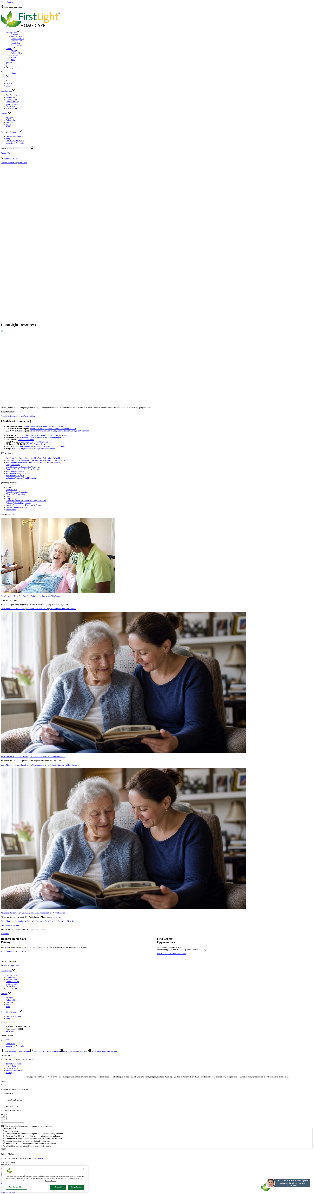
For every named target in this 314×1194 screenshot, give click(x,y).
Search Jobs (171, 954)
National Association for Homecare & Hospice (24, 505)
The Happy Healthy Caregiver (17, 473)
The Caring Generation (15, 471)
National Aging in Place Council (18, 503)
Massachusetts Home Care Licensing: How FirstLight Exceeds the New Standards (33, 757)
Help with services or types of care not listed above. (28, 1146)
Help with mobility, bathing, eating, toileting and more (33, 1136)
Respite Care (16, 43)
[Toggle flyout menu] (5, 76)
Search (3, 149)
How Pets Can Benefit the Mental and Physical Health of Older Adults (37, 446)
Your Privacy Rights (16, 1187)
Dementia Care (16, 41)
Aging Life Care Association (17, 492)
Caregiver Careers (20, 163)
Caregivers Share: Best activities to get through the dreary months (42, 435)
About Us (14, 51)
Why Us (9, 49)
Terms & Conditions (14, 1064)
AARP (8, 487)
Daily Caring (11, 498)
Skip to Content (7, 2)
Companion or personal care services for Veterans (31, 1143)
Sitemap (9, 1073)
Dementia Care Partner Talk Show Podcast (22, 469)
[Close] (84, 1168)
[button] (285, 1193)
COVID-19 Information (15, 141)
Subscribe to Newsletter (15, 143)
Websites (27, 416)
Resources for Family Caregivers (35, 442)
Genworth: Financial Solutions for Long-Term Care (26, 501)
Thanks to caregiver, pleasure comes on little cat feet (43, 426)
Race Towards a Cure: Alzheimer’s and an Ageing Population (41, 437)
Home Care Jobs (11, 1106)
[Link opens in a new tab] (58, 592)
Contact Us (5, 153)
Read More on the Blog (10, 925)
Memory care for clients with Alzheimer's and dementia (34, 1138)
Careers (9, 62)
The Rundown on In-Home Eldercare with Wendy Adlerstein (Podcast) (33, 462)
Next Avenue (11, 510)
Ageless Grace (11, 490)
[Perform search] (32, 148)
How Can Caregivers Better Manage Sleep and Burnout (33, 448)
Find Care (15, 951)
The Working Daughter (15, 476)
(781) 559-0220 (15, 67)
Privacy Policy (11, 1066)
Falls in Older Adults (26, 440)
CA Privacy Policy (13, 1068)
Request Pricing (7, 163)
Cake (8, 496)
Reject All (58, 1187)
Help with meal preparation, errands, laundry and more (34, 1134)
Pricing (8, 64)
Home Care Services (13, 1100)
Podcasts (20, 416)
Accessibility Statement (15, 1070)
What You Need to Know (36, 444)
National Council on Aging (16, 507)
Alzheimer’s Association (15, 494)
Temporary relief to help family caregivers (28, 1141)
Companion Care (17, 39)
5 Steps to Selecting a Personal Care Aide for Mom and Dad (53, 429)
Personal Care (16, 36)
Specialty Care (16, 45)
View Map (10, 1031)
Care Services (11, 32)
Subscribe (5, 934)
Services (9, 81)
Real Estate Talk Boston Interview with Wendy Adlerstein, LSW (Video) (34, 458)
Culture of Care (17, 53)
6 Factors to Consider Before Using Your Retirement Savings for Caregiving (59, 431)
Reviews (14, 55)
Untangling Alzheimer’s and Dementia (21, 478)
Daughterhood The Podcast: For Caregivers (23, 467)
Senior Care (15, 34)
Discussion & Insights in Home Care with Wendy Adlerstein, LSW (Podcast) (35, 460)
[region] (45, 1179)
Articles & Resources (9, 416)
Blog (8, 138)
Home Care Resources (9, 132)
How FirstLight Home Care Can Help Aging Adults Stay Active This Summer (31, 596)
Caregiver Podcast (13, 465)
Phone (3, 1121)
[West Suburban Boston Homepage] (30, 27)
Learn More (38, 609)
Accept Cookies (76, 1187)
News (13, 60)
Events (13, 57)
